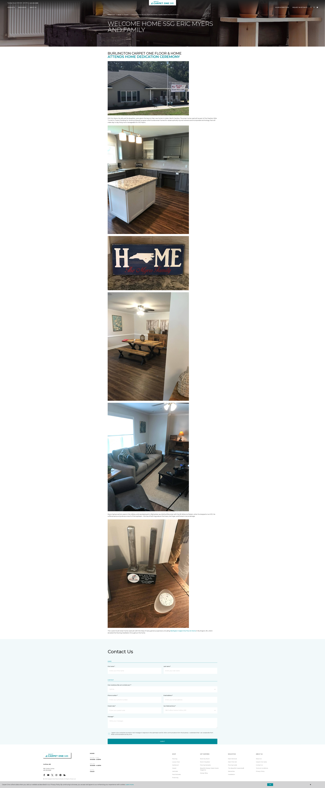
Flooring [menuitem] (174, 759)
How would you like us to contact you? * (119, 685)
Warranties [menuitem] (231, 771)
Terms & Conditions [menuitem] (262, 768)
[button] (311, 7)
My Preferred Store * (170, 706)
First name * (111, 666)
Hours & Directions (282, 7)
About (119, 14)
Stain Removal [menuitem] (232, 759)
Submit (162, 741)
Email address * (168, 695)
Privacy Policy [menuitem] (260, 771)
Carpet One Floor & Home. (56, 779)
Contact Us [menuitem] (259, 765)
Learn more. (130, 784)
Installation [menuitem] (231, 774)
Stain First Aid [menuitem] (232, 762)
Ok (270, 784)
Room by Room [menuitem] (205, 759)
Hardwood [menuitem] (175, 765)
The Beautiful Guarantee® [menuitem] (236, 768)
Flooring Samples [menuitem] (205, 765)
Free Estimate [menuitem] (176, 774)
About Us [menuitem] (259, 759)
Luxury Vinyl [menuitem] (176, 762)
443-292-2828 (34, 3)
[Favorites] (314, 7)
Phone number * (113, 695)
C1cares (126, 14)
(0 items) (317, 7)
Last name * (167, 666)
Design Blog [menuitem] (204, 773)
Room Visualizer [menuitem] (205, 762)
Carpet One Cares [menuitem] (261, 762)
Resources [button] (22, 7)
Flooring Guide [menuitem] (232, 765)
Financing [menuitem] (175, 777)
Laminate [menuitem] (175, 771)
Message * (111, 716)
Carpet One (111, 14)
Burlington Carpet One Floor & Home (183, 631)
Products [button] (11, 7)
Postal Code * (112, 706)
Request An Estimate (299, 7)
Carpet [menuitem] (174, 768)
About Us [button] (33, 7)
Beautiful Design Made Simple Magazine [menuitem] (209, 769)
